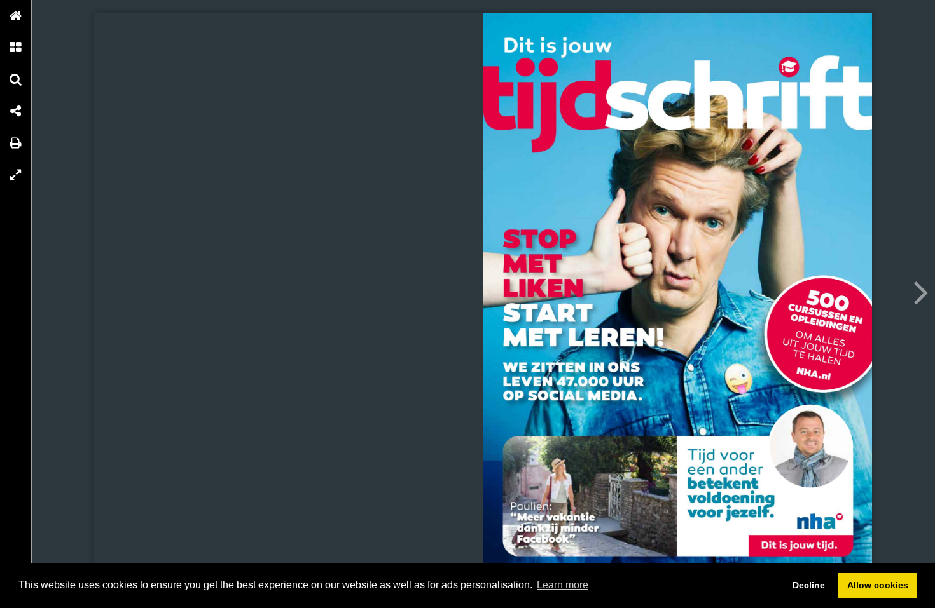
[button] (16, 16)
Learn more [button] (562, 584)
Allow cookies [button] (877, 585)
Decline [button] (809, 585)
